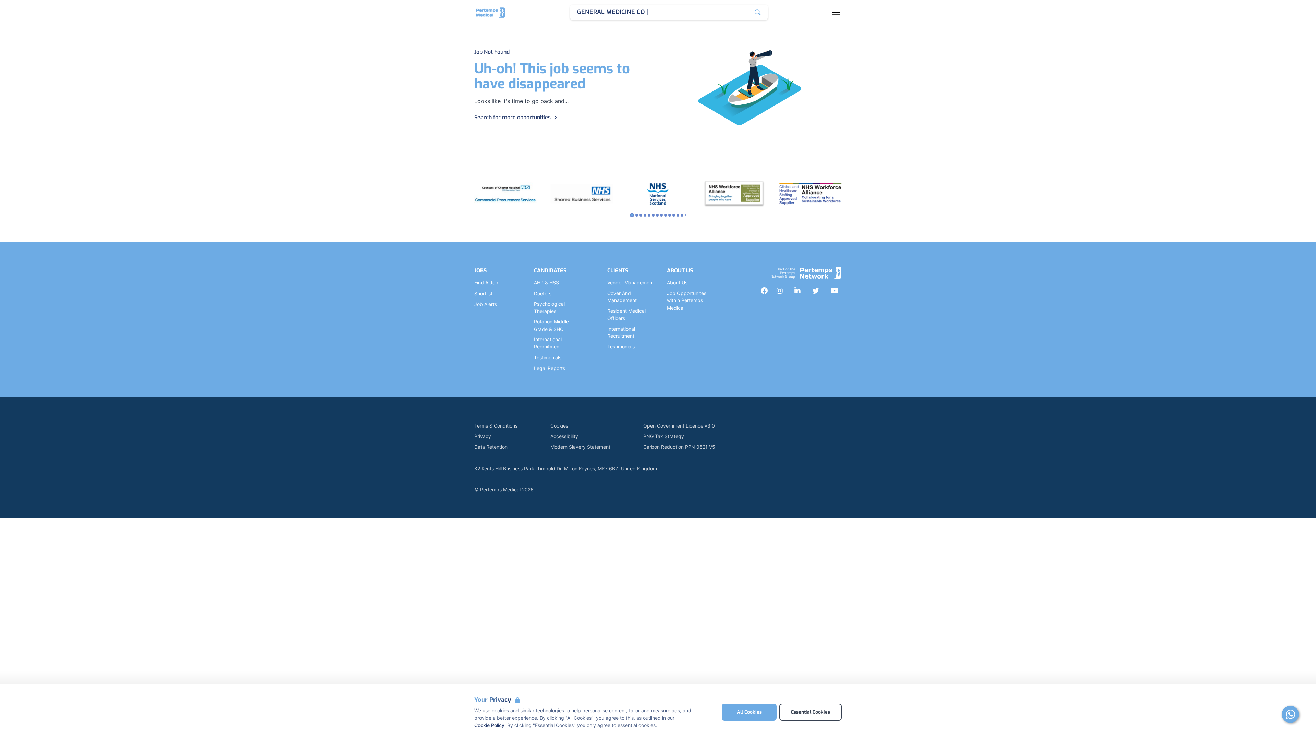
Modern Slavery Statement (580, 447)
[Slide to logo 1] (636, 215)
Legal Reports (549, 368)
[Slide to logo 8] (665, 215)
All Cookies (749, 712)
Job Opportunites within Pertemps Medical (686, 300)
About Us (677, 282)
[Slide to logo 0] (632, 215)
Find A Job (486, 282)
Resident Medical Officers (626, 314)
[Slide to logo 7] (661, 215)
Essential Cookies (810, 712)
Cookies (559, 426)
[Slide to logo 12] (682, 215)
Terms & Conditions (495, 426)
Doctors (542, 293)
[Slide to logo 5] (653, 215)
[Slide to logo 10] (673, 215)
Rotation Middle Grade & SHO (551, 325)
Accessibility (564, 436)
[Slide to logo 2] (640, 215)
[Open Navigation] (836, 12)
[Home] (490, 12)
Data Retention (491, 447)
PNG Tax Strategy (663, 436)
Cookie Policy (489, 725)
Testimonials (547, 357)
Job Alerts (485, 304)
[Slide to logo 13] (685, 215)
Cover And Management (622, 297)
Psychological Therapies (549, 307)
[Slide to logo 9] (669, 215)
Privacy (482, 436)
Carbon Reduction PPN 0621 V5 (679, 447)
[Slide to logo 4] (649, 215)
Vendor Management (630, 282)
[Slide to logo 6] (657, 215)
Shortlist (483, 293)
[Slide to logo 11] (678, 215)
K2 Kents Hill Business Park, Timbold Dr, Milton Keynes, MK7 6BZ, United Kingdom (565, 468)
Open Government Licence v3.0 (679, 426)
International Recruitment (548, 343)
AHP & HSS (546, 282)
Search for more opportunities (512, 117)
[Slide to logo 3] (645, 215)
